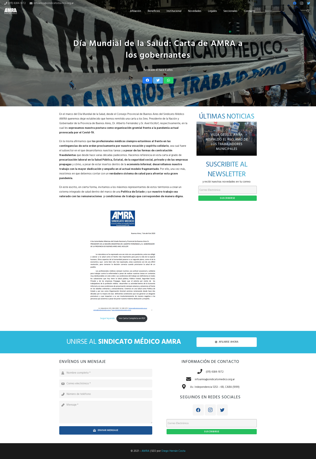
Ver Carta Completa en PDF (132, 318)
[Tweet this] (158, 80)
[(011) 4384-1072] (201, 372)
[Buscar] (308, 11)
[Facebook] (294, 3)
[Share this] (147, 80)
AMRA (145, 451)
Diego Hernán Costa (173, 451)
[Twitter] (308, 3)
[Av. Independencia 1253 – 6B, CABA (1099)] (185, 387)
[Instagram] (301, 3)
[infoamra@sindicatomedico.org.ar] (190, 379)
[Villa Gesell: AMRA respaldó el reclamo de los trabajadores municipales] (227, 139)
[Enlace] (10, 11)
